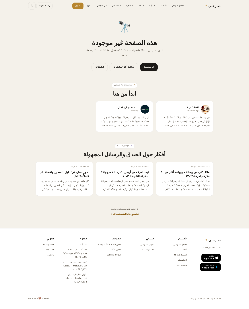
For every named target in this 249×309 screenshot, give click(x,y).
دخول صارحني (147, 245)
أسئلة (141, 6)
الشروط (50, 250)
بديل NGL (116, 250)
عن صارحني (102, 6)
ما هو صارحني (178, 6)
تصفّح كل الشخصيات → (124, 214)
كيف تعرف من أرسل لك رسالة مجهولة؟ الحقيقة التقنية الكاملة (75, 266)
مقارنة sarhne (114, 255)
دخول (89, 6)
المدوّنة (152, 6)
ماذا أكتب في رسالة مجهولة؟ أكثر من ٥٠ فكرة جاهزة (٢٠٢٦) (75, 254)
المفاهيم (130, 6)
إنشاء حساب (147, 250)
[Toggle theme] (32, 5)
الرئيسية (149, 67)
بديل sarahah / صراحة (109, 245)
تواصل (50, 255)
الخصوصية (48, 245)
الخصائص (116, 6)
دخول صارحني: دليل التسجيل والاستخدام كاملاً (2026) (76, 278)
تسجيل (78, 6)
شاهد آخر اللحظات (124, 67)
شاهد (164, 6)
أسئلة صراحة (180, 255)
